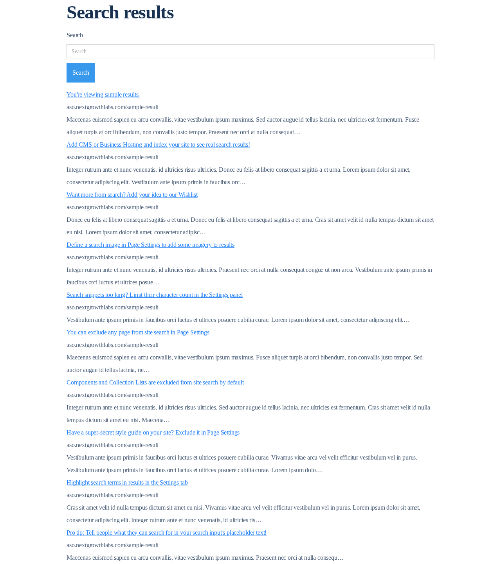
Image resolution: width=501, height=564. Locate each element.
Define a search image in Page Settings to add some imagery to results (150, 244)
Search (75, 35)
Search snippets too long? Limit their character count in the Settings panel (155, 294)
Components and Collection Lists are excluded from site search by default (155, 382)
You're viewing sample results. (103, 94)
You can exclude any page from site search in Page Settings (138, 332)
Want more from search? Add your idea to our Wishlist (132, 194)
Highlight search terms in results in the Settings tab (127, 482)
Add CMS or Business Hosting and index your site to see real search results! (158, 144)
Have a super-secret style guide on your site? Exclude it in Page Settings (153, 432)
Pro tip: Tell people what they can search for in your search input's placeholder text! (167, 532)
